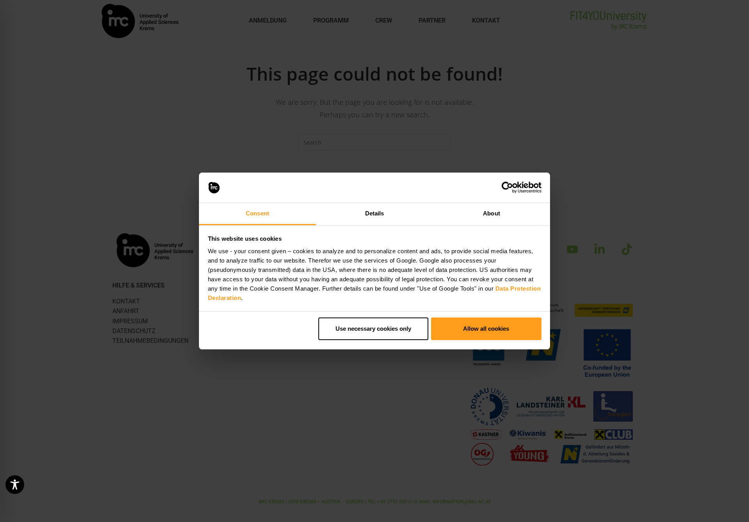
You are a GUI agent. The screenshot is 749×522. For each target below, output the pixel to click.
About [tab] (491, 213)
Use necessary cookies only (373, 328)
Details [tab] (374, 213)
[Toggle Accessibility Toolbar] (15, 484)
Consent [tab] (257, 213)
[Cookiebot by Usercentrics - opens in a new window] (507, 188)
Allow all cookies (486, 328)
